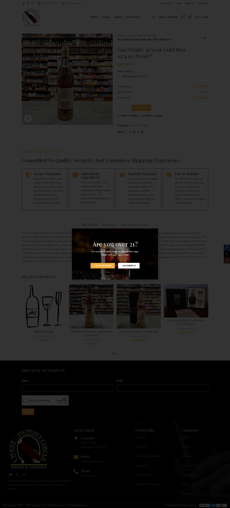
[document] (115, 254)
